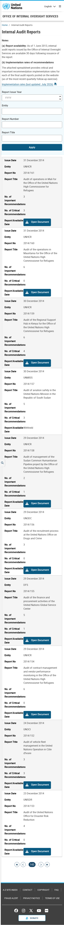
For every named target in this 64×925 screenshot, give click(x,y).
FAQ (57, 889)
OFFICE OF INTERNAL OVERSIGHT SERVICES (30, 16)
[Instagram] (23, 910)
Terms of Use (52, 898)
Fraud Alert (11, 898)
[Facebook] (17, 910)
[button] (37, 222)
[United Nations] (12, 6)
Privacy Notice (31, 898)
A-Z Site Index (10, 889)
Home (5, 25)
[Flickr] (46, 910)
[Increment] (60, 96)
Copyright (43, 889)
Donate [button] (34, 918)
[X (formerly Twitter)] (31, 910)
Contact (27, 889)
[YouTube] (39, 910)
